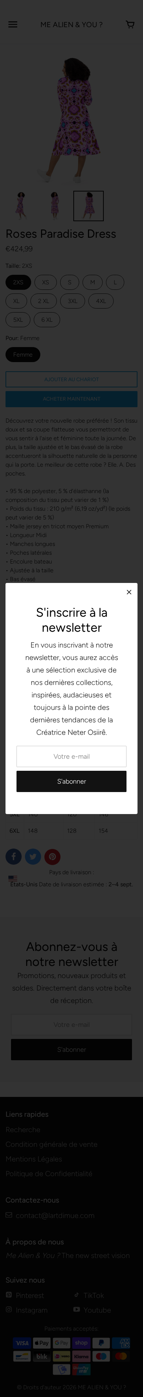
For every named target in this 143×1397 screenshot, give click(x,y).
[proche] (129, 591)
